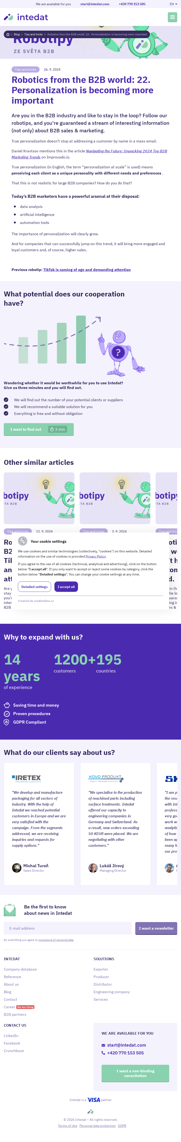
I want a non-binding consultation (135, 1073)
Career (18, 1006)
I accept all (66, 587)
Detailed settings (34, 587)
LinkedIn (11, 1035)
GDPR (122, 1126)
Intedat (26, 17)
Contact (10, 999)
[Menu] (172, 17)
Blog (17, 34)
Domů (8, 34)
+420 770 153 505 (132, 4)
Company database (20, 969)
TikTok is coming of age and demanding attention (87, 269)
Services (101, 999)
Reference (12, 976)
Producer (101, 976)
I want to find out (37, 429)
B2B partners (15, 1014)
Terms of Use (67, 1126)
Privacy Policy (96, 556)
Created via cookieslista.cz (36, 601)
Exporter (101, 969)
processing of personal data (56, 940)
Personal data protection (97, 1126)
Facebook (12, 1043)
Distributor (103, 984)
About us (11, 984)
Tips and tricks (33, 34)
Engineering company (112, 991)
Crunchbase (14, 1050)
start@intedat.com (94, 4)
